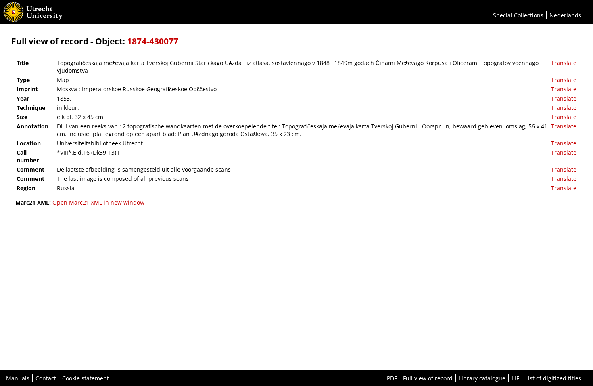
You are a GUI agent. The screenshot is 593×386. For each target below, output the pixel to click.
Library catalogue (482, 378)
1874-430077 (152, 41)
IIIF (515, 378)
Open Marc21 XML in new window (98, 202)
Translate (563, 63)
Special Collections (518, 15)
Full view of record (428, 378)
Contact (45, 378)
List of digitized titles (553, 378)
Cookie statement (85, 378)
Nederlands (565, 15)
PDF (392, 378)
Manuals (17, 378)
